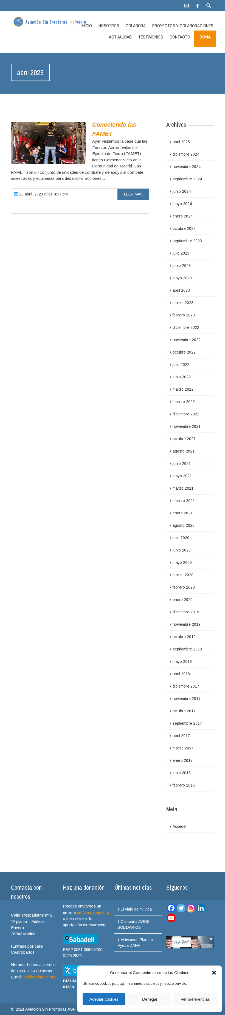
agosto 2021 (184, 451)
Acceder (180, 826)
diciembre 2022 (186, 327)
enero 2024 (183, 216)
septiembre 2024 (187, 179)
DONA (204, 37)
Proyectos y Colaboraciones (182, 26)
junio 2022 (182, 377)
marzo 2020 (183, 575)
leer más (133, 194)
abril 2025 (181, 142)
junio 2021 (182, 463)
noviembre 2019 (187, 624)
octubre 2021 (184, 439)
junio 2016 (182, 773)
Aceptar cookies (104, 999)
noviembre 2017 (187, 698)
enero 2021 (183, 513)
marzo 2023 (183, 302)
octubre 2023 (184, 228)
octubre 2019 (184, 637)
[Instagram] (191, 908)
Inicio (86, 26)
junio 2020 (182, 550)
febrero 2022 (184, 401)
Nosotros (109, 26)
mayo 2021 (182, 476)
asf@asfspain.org (39, 977)
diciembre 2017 (186, 686)
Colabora (136, 26)
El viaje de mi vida (136, 909)
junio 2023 (182, 265)
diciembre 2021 (186, 414)
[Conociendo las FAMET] (48, 143)
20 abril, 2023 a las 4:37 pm (43, 194)
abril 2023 (181, 290)
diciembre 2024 (186, 154)
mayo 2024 (182, 204)
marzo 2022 (183, 389)
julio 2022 (181, 364)
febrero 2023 (184, 315)
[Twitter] (181, 908)
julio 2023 (181, 253)
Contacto (180, 37)
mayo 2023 (182, 278)
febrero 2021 (184, 500)
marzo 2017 (183, 748)
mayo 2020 (182, 562)
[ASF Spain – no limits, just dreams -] (41, 22)
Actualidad (120, 37)
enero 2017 (183, 760)
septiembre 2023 (187, 241)
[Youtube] (171, 918)
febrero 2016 (184, 785)
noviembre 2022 (187, 340)
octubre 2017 (184, 711)
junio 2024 (182, 191)
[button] (214, 972)
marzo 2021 (183, 488)
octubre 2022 (184, 352)
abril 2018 (181, 674)
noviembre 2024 (187, 166)
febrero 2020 (184, 587)
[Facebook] (197, 5)
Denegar (150, 999)
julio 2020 (181, 538)
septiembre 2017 (187, 723)
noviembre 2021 (187, 426)
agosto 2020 (184, 525)
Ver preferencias (195, 999)
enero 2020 (183, 599)
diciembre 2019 (186, 612)
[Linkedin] (200, 908)
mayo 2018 (182, 661)
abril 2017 (181, 735)
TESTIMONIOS (150, 37)
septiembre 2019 (187, 649)
